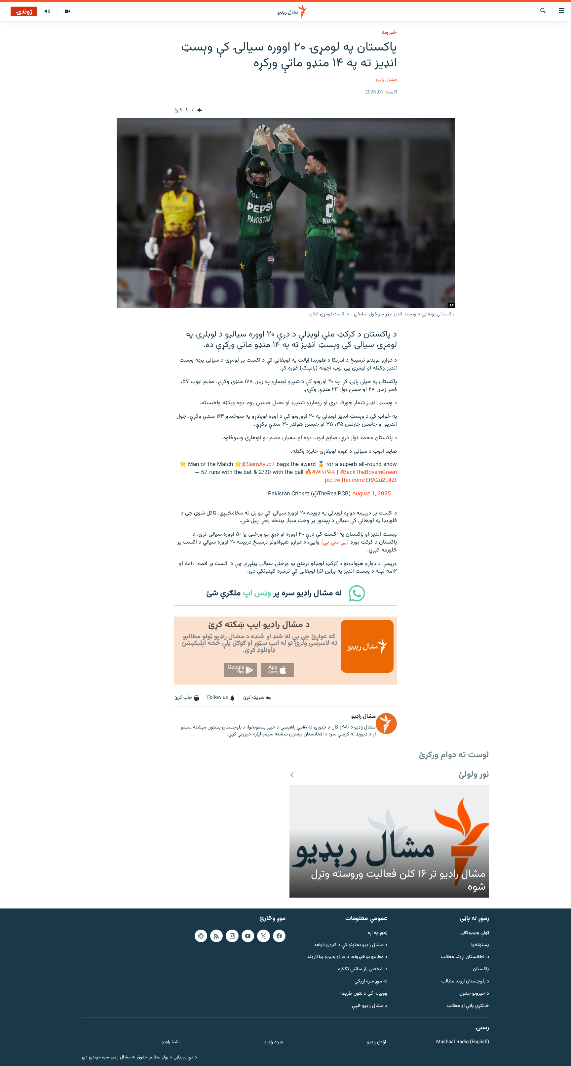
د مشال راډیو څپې (369, 1006)
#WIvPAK (323, 472)
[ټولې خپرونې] (47, 12)
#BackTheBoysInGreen (368, 472)
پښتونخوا (480, 945)
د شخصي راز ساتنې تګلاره (362, 969)
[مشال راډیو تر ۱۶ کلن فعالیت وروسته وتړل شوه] (389, 841)
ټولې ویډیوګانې (474, 933)
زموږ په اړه (377, 933)
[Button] (188, 110)
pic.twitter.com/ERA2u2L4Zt (361, 480)
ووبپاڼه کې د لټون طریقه (363, 993)
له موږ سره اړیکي (371, 981)
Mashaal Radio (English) (462, 1042)
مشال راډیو (386, 80)
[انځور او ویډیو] (67, 12)
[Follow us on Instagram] (232, 936)
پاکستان (481, 969)
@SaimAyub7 (258, 464)
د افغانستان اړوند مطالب (465, 957)
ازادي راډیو (376, 1042)
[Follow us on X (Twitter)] (263, 936)
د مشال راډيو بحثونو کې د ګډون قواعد (350, 945)
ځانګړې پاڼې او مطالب (468, 1006)
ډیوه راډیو (273, 1042)
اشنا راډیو (170, 1042)
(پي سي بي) (335, 542)
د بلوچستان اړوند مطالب (465, 981)
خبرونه (389, 32)
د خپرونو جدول (474, 993)
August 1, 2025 (371, 494)
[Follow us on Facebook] (279, 936)
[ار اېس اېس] (216, 936)
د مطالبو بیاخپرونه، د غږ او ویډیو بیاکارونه (347, 957)
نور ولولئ (474, 775)
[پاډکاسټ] (201, 936)
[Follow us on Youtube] (248, 936)
